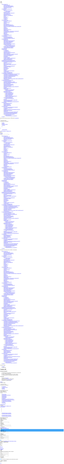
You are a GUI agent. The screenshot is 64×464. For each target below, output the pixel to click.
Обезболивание (4, 396)
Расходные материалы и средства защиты (8, 399)
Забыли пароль (4, 427)
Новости (3, 123)
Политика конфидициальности (6, 413)
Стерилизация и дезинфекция (6, 400)
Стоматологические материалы (6, 401)
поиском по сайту (9, 379)
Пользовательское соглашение (6, 415)
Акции (3, 116)
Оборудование (4, 397)
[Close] (1, 450)
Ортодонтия (4, 48)
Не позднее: (2, 456)
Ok (0, 463)
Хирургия (3, 402)
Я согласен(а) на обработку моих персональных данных (9, 459)
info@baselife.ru (2, 406)
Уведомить (5, 460)
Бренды (1, 133)
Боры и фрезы (4, 394)
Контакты (3, 125)
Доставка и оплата (5, 387)
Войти (1, 428)
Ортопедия (3, 398)
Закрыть (2, 460)
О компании (4, 386)
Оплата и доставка (5, 124)
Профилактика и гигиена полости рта (8, 60)
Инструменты (4, 395)
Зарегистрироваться (6, 428)
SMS (1, 427)
